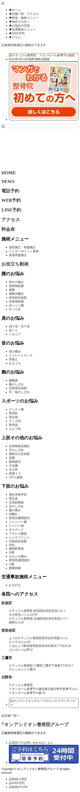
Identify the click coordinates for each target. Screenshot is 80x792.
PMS (12, 545)
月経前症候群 (18, 541)
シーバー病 (16, 525)
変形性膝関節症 (19, 518)
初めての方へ (21, 21)
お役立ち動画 (15, 264)
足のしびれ (16, 506)
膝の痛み (15, 510)
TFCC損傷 (16, 477)
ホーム (16, 10)
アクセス (10, 219)
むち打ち (15, 585)
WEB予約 (18, 33)
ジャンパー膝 (18, 521)
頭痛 (12, 457)
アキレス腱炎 (18, 533)
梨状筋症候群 (18, 297)
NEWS (8, 181)
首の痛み (15, 351)
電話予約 (10, 190)
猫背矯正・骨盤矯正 (22, 247)
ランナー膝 (16, 409)
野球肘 (13, 413)
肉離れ (13, 514)
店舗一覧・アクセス (25, 13)
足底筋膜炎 (16, 502)
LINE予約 (11, 210)
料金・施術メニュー (25, 17)
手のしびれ (16, 450)
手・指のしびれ (19, 392)
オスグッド (16, 529)
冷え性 (13, 469)
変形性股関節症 (19, 560)
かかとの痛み (18, 556)
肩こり (13, 330)
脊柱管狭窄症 (18, 494)
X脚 (11, 552)
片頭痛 (13, 465)
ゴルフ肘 (15, 428)
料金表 (8, 229)
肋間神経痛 (16, 286)
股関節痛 (15, 568)
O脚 (11, 564)
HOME (8, 172)
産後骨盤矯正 (18, 255)
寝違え (13, 359)
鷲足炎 (13, 498)
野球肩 (13, 425)
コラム (16, 37)
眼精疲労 (15, 461)
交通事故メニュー (24, 29)
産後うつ (15, 473)
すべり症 (15, 309)
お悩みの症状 (21, 25)
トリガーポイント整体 (24, 251)
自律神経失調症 (19, 446)
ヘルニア (15, 334)
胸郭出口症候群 (19, 453)
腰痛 (12, 289)
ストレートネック (21, 355)
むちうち (15, 363)
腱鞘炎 (13, 380)
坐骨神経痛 (16, 301)
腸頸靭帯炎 (16, 548)
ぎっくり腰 (16, 305)
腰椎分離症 (16, 293)
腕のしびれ (16, 384)
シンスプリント (19, 537)
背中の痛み (16, 282)
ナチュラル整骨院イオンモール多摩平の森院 (43, 688)
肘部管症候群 (18, 388)
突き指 (13, 417)
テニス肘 (15, 421)
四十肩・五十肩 (19, 326)
